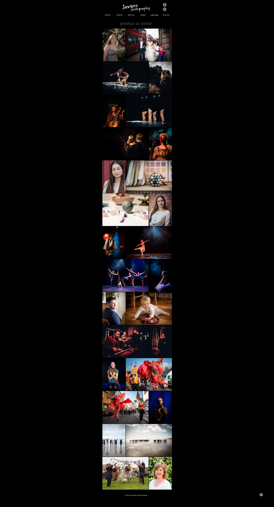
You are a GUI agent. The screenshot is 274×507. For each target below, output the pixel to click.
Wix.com (145, 495)
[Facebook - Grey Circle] (164, 5)
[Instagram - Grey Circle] (164, 9)
